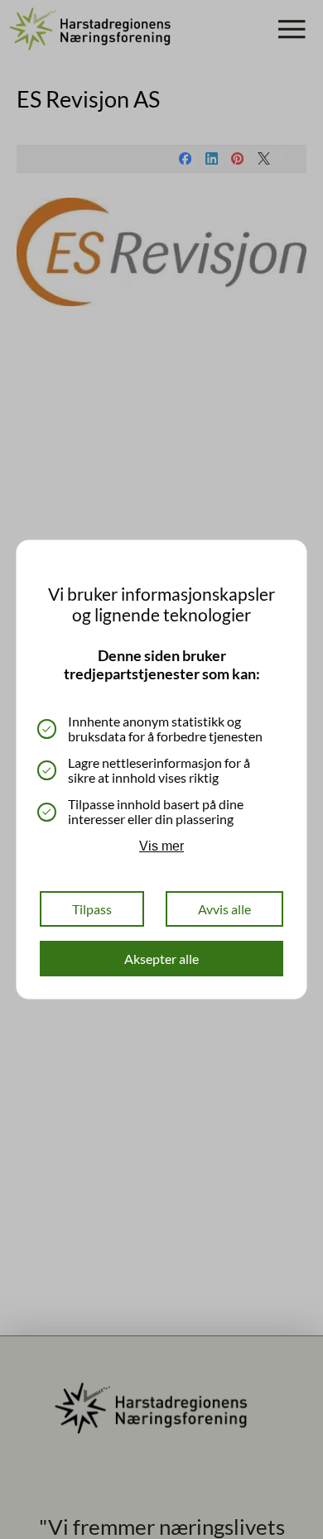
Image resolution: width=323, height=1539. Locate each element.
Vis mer (161, 846)
